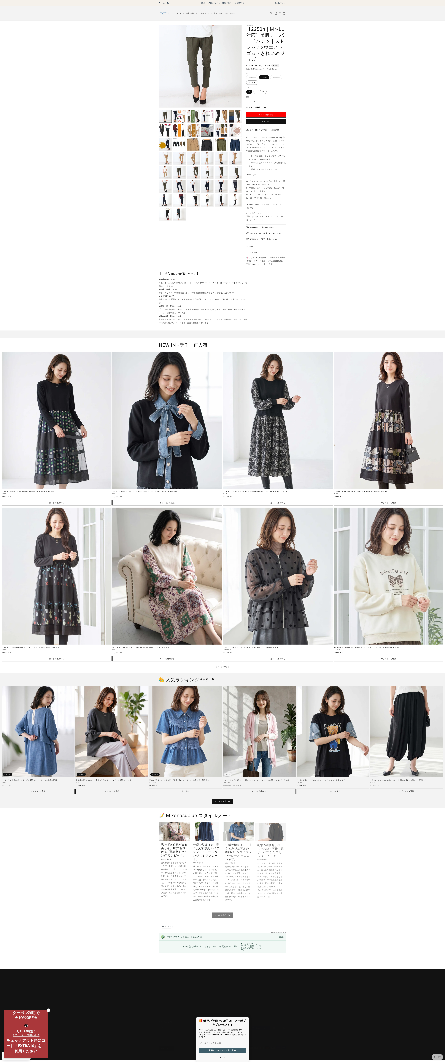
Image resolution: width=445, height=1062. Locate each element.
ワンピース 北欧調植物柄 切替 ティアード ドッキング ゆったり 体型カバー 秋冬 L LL (32, 647)
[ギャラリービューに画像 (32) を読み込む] (179, 186)
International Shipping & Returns (170, 1000)
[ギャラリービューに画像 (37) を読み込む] (165, 200)
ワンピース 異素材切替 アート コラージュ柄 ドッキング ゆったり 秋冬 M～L (361, 491)
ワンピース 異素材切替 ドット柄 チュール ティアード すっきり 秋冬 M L (28, 491)
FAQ (160, 984)
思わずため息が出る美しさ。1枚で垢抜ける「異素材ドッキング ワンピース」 (174, 850)
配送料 (253, 69)
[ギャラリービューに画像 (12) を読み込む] (235, 130)
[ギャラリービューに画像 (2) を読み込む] (179, 116)
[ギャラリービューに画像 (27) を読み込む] (193, 172)
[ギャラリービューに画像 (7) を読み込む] (165, 130)
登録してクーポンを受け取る (222, 1050)
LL (263, 92)
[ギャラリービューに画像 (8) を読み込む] (179, 130)
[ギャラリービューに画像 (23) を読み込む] (221, 158)
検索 (203, 980)
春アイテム (166, 927)
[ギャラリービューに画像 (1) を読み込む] (165, 116)
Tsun (284, 932)
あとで (222, 1057)
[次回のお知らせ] (247, 3)
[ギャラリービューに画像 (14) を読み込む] (179, 144)
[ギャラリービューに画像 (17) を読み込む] (221, 144)
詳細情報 (281, 937)
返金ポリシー (164, 996)
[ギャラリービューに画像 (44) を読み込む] (179, 214)
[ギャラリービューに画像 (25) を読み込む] (165, 172)
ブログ (204, 996)
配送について (164, 992)
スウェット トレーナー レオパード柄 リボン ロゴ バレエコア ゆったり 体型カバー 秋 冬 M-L (367, 647)
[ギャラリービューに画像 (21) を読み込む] (193, 158)
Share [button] (251, 246)
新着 (203, 988)
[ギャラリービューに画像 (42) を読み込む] (235, 200)
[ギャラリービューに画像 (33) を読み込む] (193, 186)
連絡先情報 (255, 1054)
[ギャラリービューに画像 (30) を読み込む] (235, 172)
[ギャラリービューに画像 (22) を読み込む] (207, 158)
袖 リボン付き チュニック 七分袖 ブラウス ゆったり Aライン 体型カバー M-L (103, 780)
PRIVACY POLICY (165, 1008)
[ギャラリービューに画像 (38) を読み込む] (179, 200)
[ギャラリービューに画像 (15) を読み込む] (193, 144)
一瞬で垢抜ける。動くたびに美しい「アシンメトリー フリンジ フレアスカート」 (206, 852)
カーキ (264, 77)
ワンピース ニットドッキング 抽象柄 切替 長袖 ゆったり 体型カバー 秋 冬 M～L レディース (256, 491)
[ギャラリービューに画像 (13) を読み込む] (165, 144)
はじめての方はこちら (210, 984)
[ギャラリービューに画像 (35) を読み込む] (221, 186)
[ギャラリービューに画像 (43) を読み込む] (165, 214)
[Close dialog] (245, 1019)
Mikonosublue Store (169, 1054)
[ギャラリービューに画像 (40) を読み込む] (207, 200)
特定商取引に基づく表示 (168, 980)
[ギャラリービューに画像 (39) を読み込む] (193, 200)
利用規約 (162, 1012)
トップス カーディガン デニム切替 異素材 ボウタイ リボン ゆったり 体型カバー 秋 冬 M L (144, 491)
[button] (179, 13)
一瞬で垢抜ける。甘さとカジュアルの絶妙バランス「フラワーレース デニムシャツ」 (238, 852)
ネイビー (252, 82)
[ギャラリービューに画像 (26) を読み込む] (179, 172)
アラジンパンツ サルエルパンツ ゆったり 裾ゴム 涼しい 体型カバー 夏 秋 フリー (399, 780)
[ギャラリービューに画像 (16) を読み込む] (207, 144)
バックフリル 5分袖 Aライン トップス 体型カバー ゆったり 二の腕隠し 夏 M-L (30, 780)
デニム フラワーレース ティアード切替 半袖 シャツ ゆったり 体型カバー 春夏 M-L (178, 780)
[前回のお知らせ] (197, 3)
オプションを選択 (167, 503)
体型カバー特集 (207, 992)
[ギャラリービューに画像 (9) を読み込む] (193, 130)
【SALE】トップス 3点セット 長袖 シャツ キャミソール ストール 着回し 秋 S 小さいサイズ (256, 780)
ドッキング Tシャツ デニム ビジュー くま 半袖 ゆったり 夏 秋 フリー (321, 780)
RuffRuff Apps (276, 932)
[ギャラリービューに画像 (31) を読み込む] (165, 186)
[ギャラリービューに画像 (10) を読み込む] (207, 130)
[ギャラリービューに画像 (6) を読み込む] (235, 116)
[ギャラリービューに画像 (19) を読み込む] (165, 158)
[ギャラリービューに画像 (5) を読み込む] (221, 116)
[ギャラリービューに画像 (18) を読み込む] (235, 144)
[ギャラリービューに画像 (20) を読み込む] (179, 158)
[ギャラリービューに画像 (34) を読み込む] (207, 186)
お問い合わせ (164, 988)
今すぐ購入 (266, 121)
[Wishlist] (280, 13)
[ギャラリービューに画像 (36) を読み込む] (235, 186)
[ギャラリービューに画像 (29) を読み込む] (221, 172)
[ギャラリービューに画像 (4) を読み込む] (207, 116)
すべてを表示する (222, 667)
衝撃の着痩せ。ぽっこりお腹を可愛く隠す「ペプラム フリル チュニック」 (270, 850)
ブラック (253, 77)
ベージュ (277, 77)
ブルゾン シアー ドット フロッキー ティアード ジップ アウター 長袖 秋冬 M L (251, 647)
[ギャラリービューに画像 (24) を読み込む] (235, 158)
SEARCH (162, 1004)
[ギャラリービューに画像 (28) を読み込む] (207, 172)
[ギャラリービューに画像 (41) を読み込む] (221, 200)
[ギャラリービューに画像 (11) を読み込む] (221, 130)
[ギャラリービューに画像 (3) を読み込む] (193, 116)
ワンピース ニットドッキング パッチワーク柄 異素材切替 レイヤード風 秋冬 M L (141, 647)
